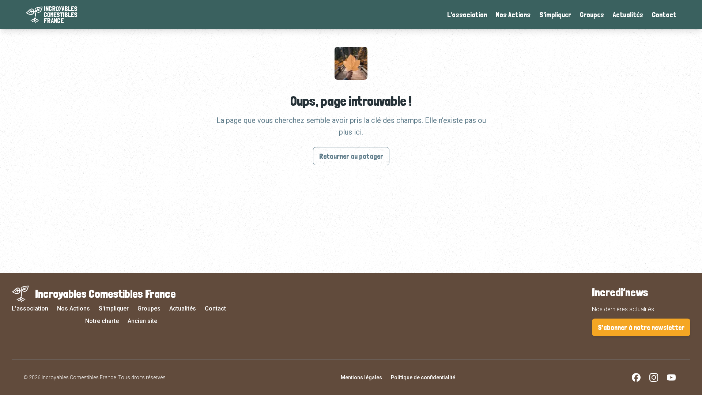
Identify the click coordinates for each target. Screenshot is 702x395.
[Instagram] (653, 377)
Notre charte (102, 320)
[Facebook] (636, 377)
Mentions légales (361, 377)
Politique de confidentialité (423, 377)
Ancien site (142, 320)
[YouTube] (671, 377)
